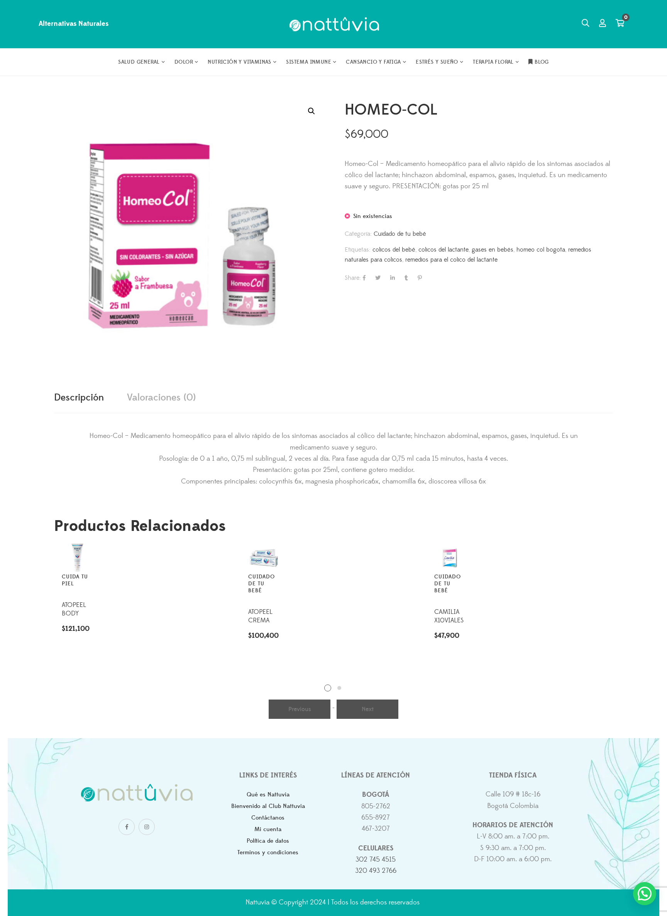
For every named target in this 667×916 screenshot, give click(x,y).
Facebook (127, 827)
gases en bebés (492, 250)
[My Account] (602, 24)
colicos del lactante (443, 250)
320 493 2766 (375, 871)
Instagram (147, 827)
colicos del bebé (393, 250)
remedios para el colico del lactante (451, 260)
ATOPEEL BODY (74, 609)
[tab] (79, 398)
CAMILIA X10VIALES (449, 616)
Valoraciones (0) (161, 398)
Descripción (79, 398)
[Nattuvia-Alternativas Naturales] (333, 24)
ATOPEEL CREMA (260, 616)
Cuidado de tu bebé (400, 234)
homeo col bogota (540, 250)
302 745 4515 (376, 859)
